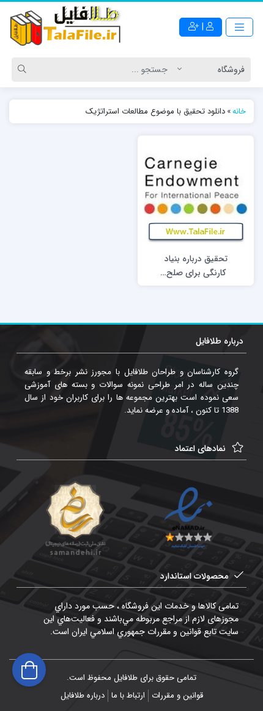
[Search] (24, 69)
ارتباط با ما (128, 695)
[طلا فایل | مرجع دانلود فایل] (65, 27)
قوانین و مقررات (177, 695)
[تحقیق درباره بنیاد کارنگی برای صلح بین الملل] (196, 193)
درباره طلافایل (83, 695)
